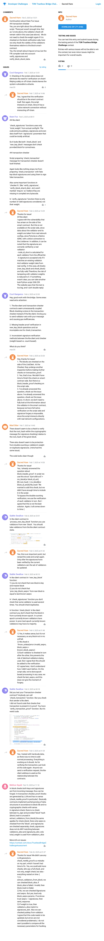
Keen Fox (14, 117)
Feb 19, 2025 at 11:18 (31, 785)
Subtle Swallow (16, 516)
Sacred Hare (71, 16)
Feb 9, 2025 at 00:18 (32, 689)
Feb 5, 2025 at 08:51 (26, 117)
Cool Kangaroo (16, 72)
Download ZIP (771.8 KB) (72, 27)
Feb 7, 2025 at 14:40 (27, 425)
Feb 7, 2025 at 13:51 (32, 73)
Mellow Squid (16, 785)
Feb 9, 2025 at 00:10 (32, 574)
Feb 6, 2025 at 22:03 (32, 294)
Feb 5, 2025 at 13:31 (29, 18)
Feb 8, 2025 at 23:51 (32, 516)
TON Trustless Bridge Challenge (45, 4)
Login (98, 4)
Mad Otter (14, 425)
